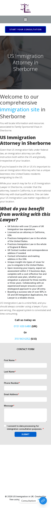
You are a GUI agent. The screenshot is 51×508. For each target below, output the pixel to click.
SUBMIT (25, 434)
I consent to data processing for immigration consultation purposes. (25, 427)
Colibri (39, 499)
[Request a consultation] (43, 500)
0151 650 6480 (22, 326)
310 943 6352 (22, 338)
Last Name (10, 371)
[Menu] (25, 19)
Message (9, 405)
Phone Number (12, 383)
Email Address (11, 394)
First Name (10, 360)
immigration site (20, 109)
